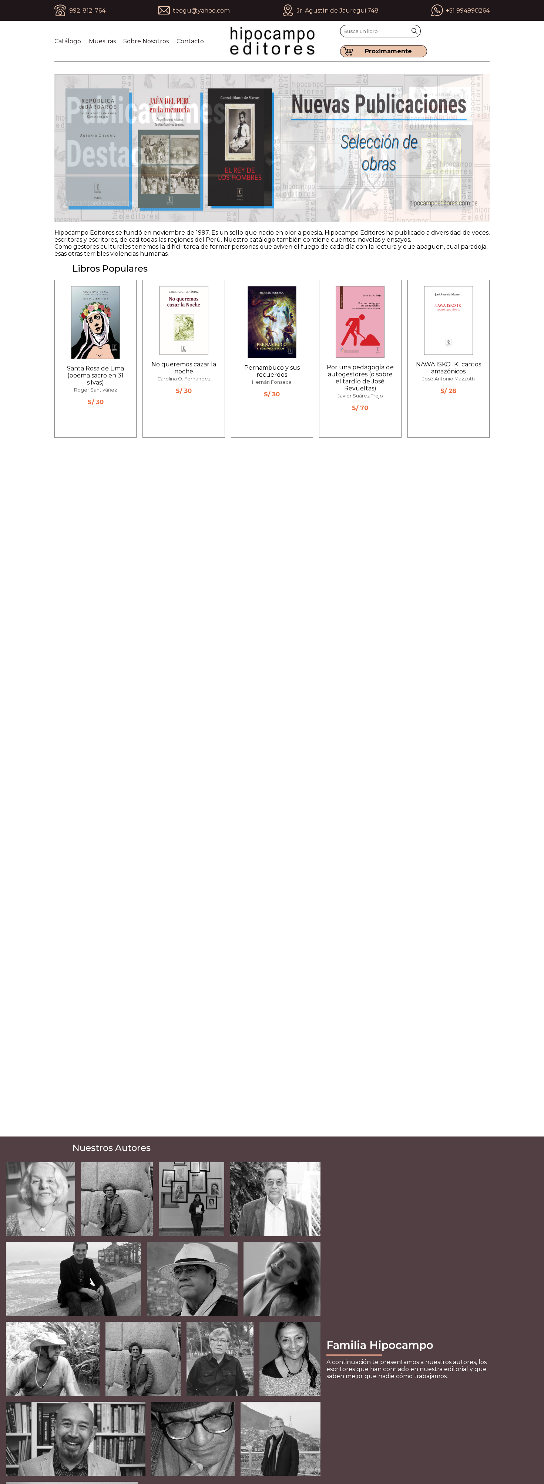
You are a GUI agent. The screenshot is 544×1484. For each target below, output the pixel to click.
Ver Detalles (100, 418)
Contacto (190, 41)
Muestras (102, 41)
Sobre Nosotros (146, 41)
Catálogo (67, 41)
